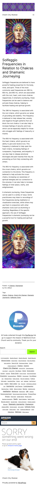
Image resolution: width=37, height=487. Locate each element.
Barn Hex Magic (31, 360)
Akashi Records (32, 358)
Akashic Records (23, 358)
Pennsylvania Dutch (6, 394)
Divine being (30, 371)
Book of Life (15, 363)
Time (18, 409)
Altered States (5, 360)
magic (11, 389)
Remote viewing (5, 402)
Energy (19, 376)
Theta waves (12, 409)
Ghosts (18, 381)
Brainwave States (23, 363)
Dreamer (8, 373)
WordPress (22, 483)
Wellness (18, 412)
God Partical (32, 381)
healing (6, 383)
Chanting (26, 366)
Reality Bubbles (23, 399)
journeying (10, 386)
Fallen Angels (16, 378)
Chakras (12, 285)
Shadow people (31, 402)
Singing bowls (13, 407)
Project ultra (28, 396)
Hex (19, 383)
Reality (16, 399)
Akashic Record (14, 358)
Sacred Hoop (14, 402)
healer (1, 383)
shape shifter (5, 407)
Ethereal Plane (8, 378)
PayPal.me (29, 335)
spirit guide (5, 409)
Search (2, 348)
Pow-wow (13, 396)
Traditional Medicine (25, 409)
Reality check (31, 399)
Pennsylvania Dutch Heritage (20, 394)
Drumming (3, 376)
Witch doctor (25, 412)
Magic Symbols (18, 389)
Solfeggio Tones (15, 297)
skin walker (21, 407)
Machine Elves (5, 389)
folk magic (4, 381)
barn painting (7, 363)
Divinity (3, 373)
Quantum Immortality (7, 399)
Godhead (26, 381)
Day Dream (18, 371)
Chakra (4, 295)
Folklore (32, 378)
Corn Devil (5, 371)
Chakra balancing (12, 366)
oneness (32, 391)
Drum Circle (15, 373)
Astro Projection (22, 360)
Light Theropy (18, 386)
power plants (20, 396)
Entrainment (26, 376)
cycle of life (12, 371)
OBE (27, 391)
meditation (7, 391)
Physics (7, 396)
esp (3, 378)
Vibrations (11, 412)
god (22, 381)
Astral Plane (14, 360)
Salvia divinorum (22, 402)
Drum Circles (23, 373)
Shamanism (19, 285)
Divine (24, 371)
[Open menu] (33, 15)
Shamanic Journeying (16, 404)
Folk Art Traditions (25, 378)
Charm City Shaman (9, 15)
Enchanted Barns (12, 376)
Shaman (5, 404)
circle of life (22, 368)
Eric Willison (33, 376)
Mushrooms (22, 391)
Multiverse (15, 391)
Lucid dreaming (28, 386)
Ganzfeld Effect (11, 381)
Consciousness (29, 368)
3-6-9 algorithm (5, 358)
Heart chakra (13, 383)
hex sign (23, 383)
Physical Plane (32, 394)
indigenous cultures (31, 383)
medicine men (31, 389)
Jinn (4, 386)
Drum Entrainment (31, 373)
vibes (32, 409)
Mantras (25, 389)
